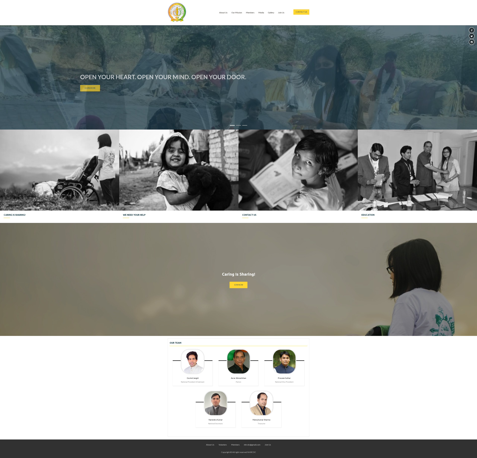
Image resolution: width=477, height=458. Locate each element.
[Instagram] (471, 42)
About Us (223, 12)
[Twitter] (471, 36)
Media (261, 12)
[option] (59, 176)
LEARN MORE (90, 88)
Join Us (281, 12)
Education (97, 76)
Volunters (223, 444)
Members (250, 12)
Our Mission (236, 12)
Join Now (238, 285)
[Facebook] (471, 30)
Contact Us (301, 12)
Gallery (271, 12)
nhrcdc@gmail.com (252, 444)
